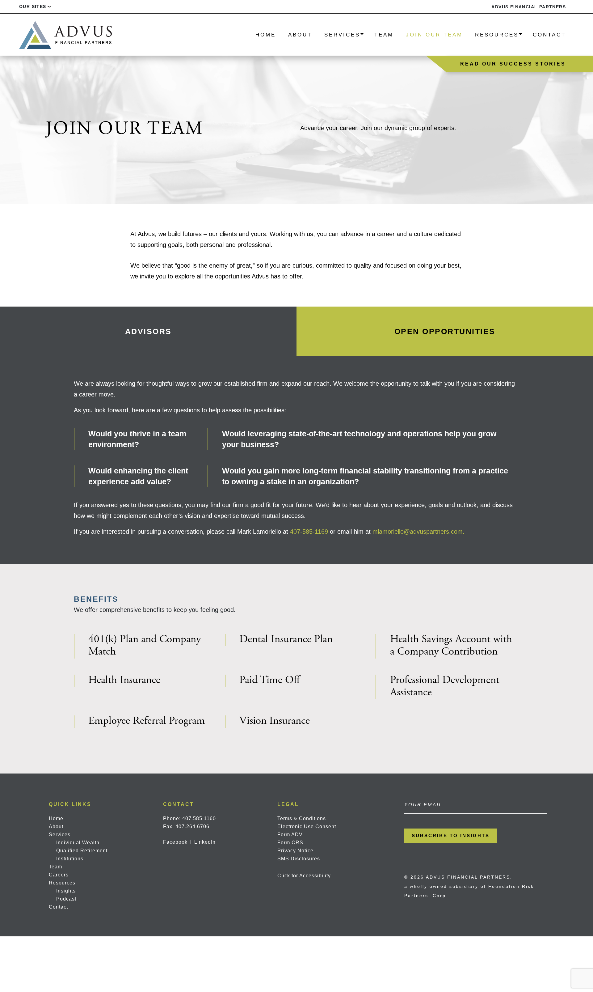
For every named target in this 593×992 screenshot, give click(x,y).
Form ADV (290, 834)
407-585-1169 (309, 531)
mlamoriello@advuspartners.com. (418, 531)
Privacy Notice (295, 850)
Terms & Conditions (301, 818)
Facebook (175, 842)
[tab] (148, 331)
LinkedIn (205, 842)
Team (383, 35)
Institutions (69, 858)
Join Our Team (434, 35)
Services (342, 35)
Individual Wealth (77, 842)
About (300, 35)
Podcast (66, 898)
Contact (549, 35)
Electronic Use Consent (306, 826)
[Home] (65, 34)
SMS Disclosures (298, 858)
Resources (497, 35)
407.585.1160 (199, 818)
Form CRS (290, 842)
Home (265, 35)
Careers (59, 874)
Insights (66, 890)
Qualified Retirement (81, 850)
